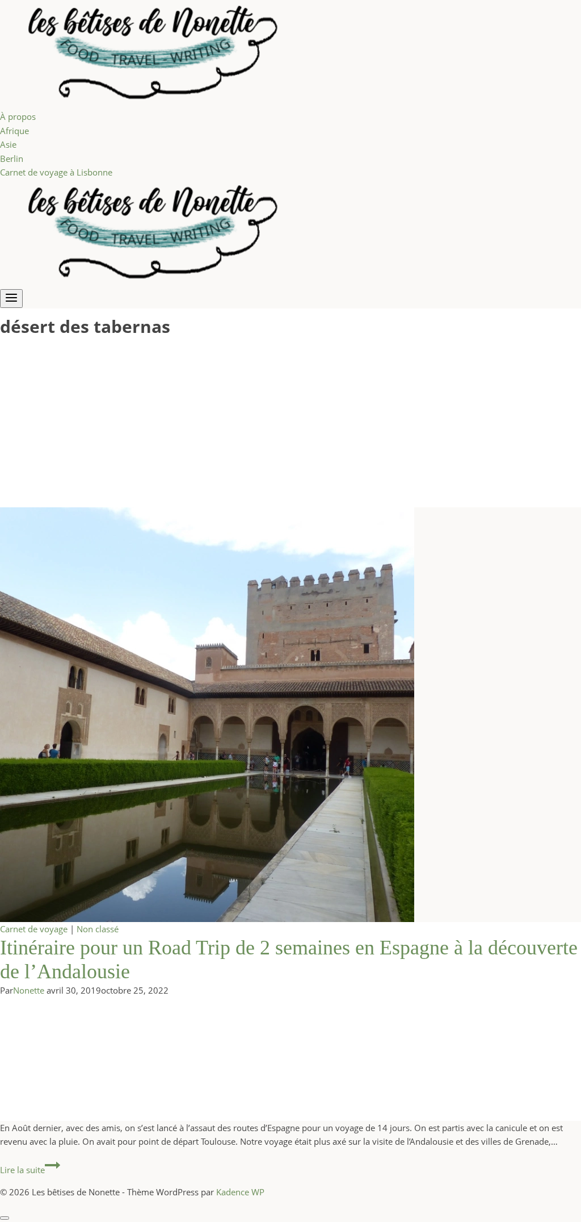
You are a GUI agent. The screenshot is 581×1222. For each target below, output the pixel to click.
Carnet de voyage (34, 929)
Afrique (14, 130)
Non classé (98, 929)
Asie (8, 144)
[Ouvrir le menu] (11, 298)
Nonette (28, 990)
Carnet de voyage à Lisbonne (56, 172)
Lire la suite (30, 1169)
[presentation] (290, 714)
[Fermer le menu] (4, 1218)
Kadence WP (240, 1192)
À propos (18, 116)
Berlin (11, 158)
